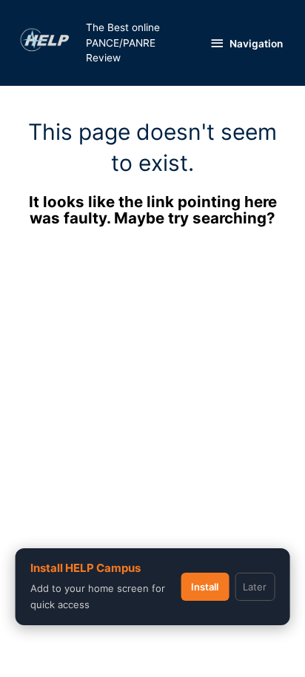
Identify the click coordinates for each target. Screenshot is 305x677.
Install (204, 587)
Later (255, 587)
